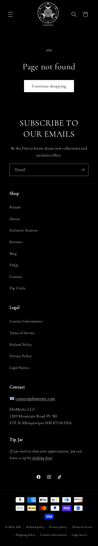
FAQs (14, 264)
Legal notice (79, 535)
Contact (16, 276)
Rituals (15, 207)
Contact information (53, 535)
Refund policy (35, 527)
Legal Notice (19, 367)
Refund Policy (21, 344)
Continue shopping (49, 86)
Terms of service (82, 527)
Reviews (16, 241)
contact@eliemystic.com (35, 398)
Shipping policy (25, 535)
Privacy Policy (21, 355)
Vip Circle (18, 288)
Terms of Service (22, 332)
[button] (10, 14)
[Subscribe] (82, 170)
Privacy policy (58, 527)
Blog (13, 253)
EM (18, 527)
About (15, 218)
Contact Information (26, 321)
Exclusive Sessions (24, 230)
